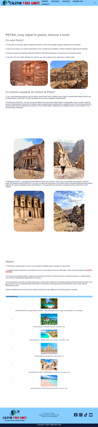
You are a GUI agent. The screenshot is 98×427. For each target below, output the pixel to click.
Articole (55, 1)
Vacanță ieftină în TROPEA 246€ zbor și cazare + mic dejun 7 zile (49, 340)
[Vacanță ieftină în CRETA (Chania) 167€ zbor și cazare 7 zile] (49, 381)
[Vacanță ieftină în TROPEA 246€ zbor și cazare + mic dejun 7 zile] (49, 334)
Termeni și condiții (48, 413)
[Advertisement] (49, 19)
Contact (45, 4)
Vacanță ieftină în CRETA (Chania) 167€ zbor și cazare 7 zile (49, 388)
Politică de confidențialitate (49, 416)
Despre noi (78, 1)
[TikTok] (86, 415)
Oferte (45, 1)
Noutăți (66, 1)
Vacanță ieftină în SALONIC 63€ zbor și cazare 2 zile (49, 326)
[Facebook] (76, 415)
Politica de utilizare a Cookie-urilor (49, 415)
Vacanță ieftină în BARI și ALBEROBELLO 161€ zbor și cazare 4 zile (49, 372)
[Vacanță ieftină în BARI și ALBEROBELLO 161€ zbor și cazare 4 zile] (49, 364)
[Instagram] (81, 415)
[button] (95, 3)
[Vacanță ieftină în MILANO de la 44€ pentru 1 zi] (49, 348)
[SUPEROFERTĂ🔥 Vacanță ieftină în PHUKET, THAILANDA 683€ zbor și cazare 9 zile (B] (49, 303)
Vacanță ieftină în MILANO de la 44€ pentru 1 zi (49, 356)
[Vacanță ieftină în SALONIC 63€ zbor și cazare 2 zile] (49, 319)
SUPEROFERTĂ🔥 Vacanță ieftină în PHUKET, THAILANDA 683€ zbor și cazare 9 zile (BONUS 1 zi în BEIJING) (49, 310)
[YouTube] (91, 415)
